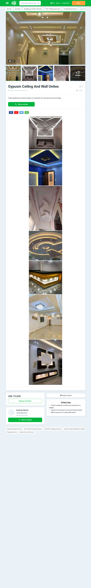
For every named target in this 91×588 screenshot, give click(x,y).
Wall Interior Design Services (33, 429)
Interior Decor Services (26, 432)
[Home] (14, 3)
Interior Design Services (14, 429)
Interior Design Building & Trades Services (77, 429)
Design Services (12, 432)
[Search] (38, 3)
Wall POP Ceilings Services (53, 429)
